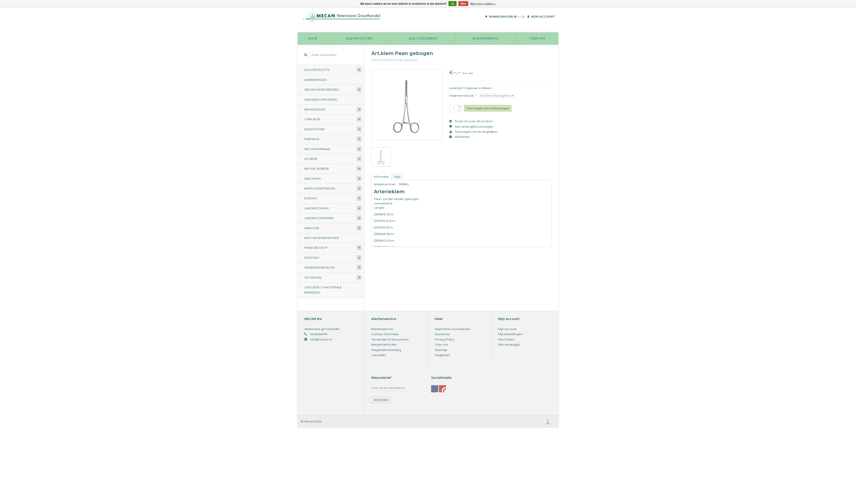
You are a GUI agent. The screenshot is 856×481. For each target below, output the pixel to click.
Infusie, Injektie (316, 168)
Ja (452, 3)
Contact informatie (385, 334)
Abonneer (381, 400)
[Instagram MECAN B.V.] (442, 388)
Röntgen (311, 257)
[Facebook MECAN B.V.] (434, 388)
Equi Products (316, 69)
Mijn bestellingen (510, 334)
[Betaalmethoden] (548, 421)
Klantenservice (486, 38)
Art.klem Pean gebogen (400, 60)
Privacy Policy (445, 339)
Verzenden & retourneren (390, 339)
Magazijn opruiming (320, 99)
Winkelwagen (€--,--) (506, 16)
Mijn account (542, 16)
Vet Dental (313, 277)
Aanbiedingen (315, 80)
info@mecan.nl (321, 339)
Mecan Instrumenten (321, 89)
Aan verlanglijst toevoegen (474, 126)
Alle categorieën (423, 38)
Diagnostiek (314, 129)
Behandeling (315, 109)
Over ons (537, 38)
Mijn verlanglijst (509, 344)
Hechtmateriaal (317, 149)
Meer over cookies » (483, 3)
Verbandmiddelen (319, 267)
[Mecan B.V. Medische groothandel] (372, 17)
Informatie (381, 176)
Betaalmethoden (384, 344)
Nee (463, 3)
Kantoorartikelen (319, 188)
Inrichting (312, 178)
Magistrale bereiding (386, 350)
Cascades (378, 355)
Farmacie (311, 139)
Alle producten (359, 38)
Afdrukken (462, 137)
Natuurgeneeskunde (321, 238)
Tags (396, 176)
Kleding (310, 198)
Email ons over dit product (473, 121)
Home (312, 38)
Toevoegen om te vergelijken (476, 131)
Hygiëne (310, 159)
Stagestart (442, 355)
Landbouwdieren (319, 218)
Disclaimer (442, 334)
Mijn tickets (506, 339)
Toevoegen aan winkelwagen (487, 108)
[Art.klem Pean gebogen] (407, 105)
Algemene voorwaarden (452, 329)
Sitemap (441, 350)
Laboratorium (316, 208)
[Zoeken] (305, 55)
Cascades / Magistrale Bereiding (323, 289)
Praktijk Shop (315, 247)
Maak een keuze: (462, 95)
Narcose (311, 228)
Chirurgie (312, 119)
